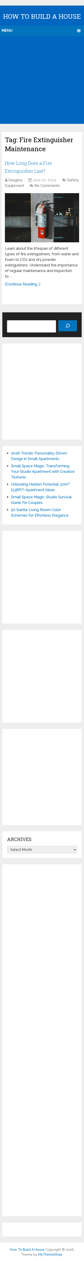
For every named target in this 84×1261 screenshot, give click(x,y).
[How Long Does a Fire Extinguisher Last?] (42, 217)
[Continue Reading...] (22, 284)
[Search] (67, 325)
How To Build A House (42, 16)
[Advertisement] (42, 80)
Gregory (15, 180)
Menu (7, 30)
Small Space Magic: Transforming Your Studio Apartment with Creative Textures (43, 471)
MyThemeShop (50, 1254)
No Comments (47, 185)
